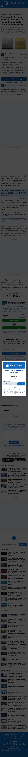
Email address (6, 381)
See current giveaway (14, 378)
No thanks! (14, 387)
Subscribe (21, 383)
